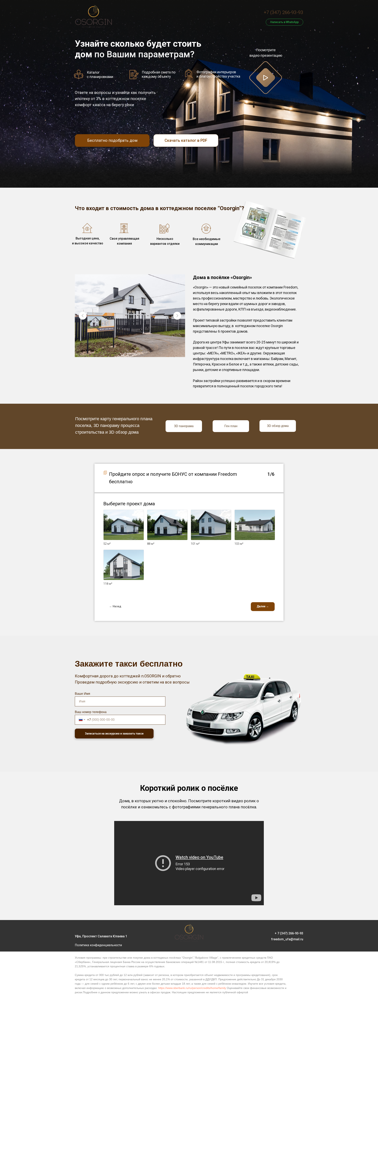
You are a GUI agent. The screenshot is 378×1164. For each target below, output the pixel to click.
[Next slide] (177, 316)
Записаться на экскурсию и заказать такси (114, 733)
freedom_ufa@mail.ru (287, 939)
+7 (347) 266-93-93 (283, 12)
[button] (265, 77)
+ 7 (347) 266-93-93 (289, 933)
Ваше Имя (82, 693)
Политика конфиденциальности (98, 945)
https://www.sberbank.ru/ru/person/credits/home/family (192, 988)
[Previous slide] (83, 316)
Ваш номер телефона (91, 712)
